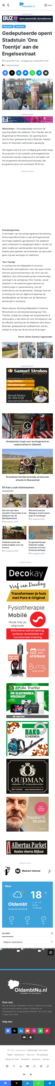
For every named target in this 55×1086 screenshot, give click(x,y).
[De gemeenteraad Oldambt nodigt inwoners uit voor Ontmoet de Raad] (41, 532)
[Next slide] (51, 871)
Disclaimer (25, 1059)
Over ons (31, 1055)
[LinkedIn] (19, 73)
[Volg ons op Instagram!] (50, 952)
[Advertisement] (27, 200)
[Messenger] (25, 73)
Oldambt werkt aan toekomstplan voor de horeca (12, 545)
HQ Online (43, 1050)
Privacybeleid (42, 1055)
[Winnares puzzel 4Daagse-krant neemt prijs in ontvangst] (41, 501)
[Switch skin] (8, 6)
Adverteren (20, 1055)
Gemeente (20, 26)
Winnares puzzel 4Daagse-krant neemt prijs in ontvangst (39, 513)
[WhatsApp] (32, 73)
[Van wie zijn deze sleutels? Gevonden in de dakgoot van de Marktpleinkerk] (14, 501)
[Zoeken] (3, 6)
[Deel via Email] (46, 73)
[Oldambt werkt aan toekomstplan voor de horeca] (14, 532)
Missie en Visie (12, 1059)
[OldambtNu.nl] (27, 5)
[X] (12, 73)
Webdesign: (33, 1050)
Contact (45, 1059)
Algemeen (8, 26)
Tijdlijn (10, 1055)
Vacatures (36, 1059)
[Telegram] (39, 73)
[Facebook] (5, 73)
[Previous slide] (4, 871)
